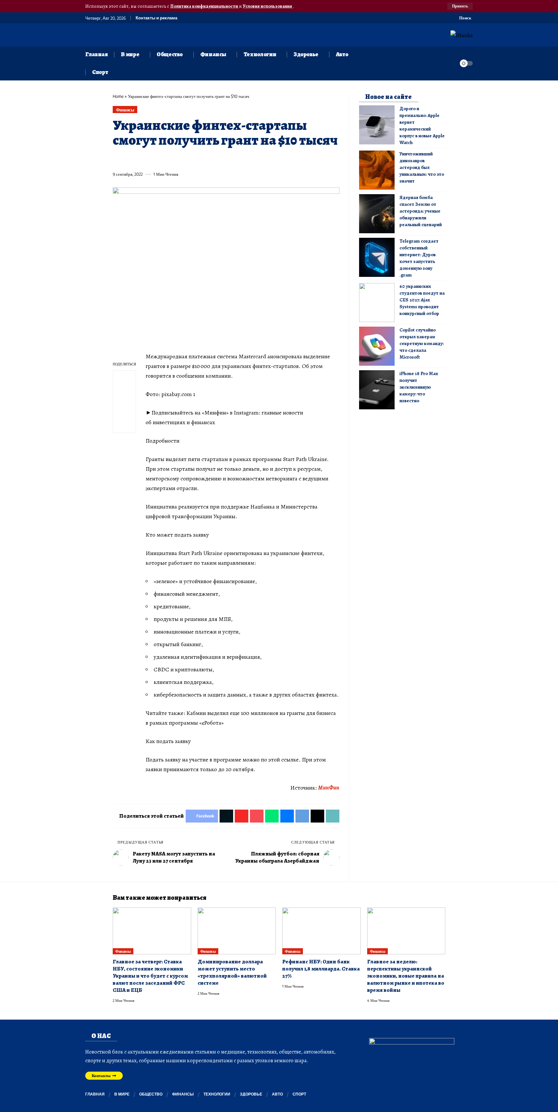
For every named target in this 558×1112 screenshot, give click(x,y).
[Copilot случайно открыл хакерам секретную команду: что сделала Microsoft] (377, 346)
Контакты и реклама (156, 18)
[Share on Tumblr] (188, 159)
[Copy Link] (248, 159)
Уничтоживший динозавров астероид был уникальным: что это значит (421, 167)
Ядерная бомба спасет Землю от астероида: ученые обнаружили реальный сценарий (420, 211)
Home (118, 96)
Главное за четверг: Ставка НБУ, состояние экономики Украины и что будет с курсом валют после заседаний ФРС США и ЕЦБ (150, 976)
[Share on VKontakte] (212, 159)
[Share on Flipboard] (141, 159)
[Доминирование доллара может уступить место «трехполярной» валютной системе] (237, 931)
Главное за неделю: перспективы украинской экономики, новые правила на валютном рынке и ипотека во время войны (405, 976)
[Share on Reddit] (200, 159)
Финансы (125, 109)
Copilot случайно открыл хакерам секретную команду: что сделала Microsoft (421, 343)
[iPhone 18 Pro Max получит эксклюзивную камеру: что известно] (377, 389)
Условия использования (268, 6)
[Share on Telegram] (224, 159)
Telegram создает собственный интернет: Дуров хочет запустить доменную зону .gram (419, 258)
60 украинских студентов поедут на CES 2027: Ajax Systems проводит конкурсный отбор (422, 300)
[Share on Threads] (236, 159)
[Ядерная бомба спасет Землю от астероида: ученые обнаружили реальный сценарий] (377, 213)
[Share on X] (129, 159)
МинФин (328, 788)
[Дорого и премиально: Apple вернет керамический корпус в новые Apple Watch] (377, 124)
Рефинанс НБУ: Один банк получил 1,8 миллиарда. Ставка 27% (321, 969)
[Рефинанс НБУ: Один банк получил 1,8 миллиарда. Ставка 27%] (321, 931)
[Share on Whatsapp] (165, 159)
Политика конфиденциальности (204, 6)
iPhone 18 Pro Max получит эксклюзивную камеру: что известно (418, 387)
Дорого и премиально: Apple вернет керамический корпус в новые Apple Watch (422, 125)
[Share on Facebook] (117, 159)
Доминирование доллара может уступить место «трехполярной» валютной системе (232, 972)
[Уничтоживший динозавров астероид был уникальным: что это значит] (377, 170)
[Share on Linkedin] (176, 159)
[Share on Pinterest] (153, 159)
